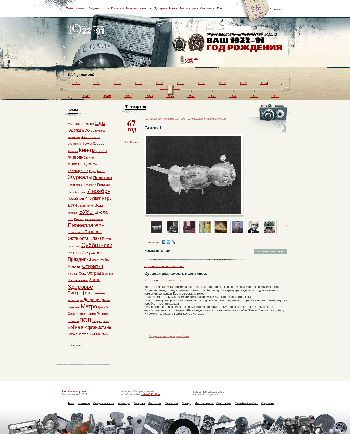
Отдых (108, 238)
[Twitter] (168, 242)
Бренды (173, 8)
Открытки (92, 266)
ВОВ (85, 320)
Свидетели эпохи (99, 8)
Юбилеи (73, 321)
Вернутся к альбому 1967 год (167, 119)
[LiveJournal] (173, 242)
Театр (96, 164)
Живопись (78, 157)
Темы (69, 8)
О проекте (267, 403)
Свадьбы (73, 192)
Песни (106, 300)
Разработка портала (74, 391)
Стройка (79, 219)
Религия (103, 185)
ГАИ (70, 253)
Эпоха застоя (78, 334)
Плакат (96, 238)
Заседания (74, 246)
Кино (85, 150)
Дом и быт (104, 307)
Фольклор (80, 8)
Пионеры (93, 231)
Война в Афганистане (89, 327)
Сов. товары (207, 8)
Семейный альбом (246, 403)
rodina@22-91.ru (150, 394)
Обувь (89, 130)
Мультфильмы (99, 334)
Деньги (109, 273)
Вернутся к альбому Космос (208, 119)
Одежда (76, 130)
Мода (98, 205)
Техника (100, 130)
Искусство (91, 252)
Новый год (76, 198)
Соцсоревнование (82, 314)
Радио (92, 171)
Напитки (89, 124)
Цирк (77, 253)
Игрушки (93, 198)
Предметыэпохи (191, 59)
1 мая (82, 192)
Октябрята (78, 238)
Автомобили (90, 137)
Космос (134, 142)
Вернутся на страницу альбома (169, 336)
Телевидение (78, 171)
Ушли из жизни (94, 219)
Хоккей (74, 266)
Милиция (73, 212)
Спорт (81, 205)
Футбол (104, 259)
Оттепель (98, 293)
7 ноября (98, 191)
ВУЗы (86, 211)
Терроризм (100, 321)
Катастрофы (75, 300)
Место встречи (189, 8)
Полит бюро (75, 184)
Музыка (99, 150)
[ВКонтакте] (163, 242)
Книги (92, 157)
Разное (102, 314)
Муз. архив (160, 8)
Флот (95, 259)
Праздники (79, 259)
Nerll (155, 280)
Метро (89, 306)
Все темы (76, 345)
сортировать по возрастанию (164, 266)
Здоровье (80, 286)
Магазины (75, 124)
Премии (74, 307)
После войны (78, 280)
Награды (73, 273)
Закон (94, 279)
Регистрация (275, 9)
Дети (72, 205)
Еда (100, 123)
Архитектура (80, 164)
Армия (90, 205)
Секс (82, 273)
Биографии (79, 293)
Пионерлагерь (86, 225)
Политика (102, 177)
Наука (87, 143)
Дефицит (92, 299)
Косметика (74, 137)
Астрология (89, 184)
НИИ (70, 219)
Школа (101, 212)
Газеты (101, 171)
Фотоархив (145, 8)
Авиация (73, 151)
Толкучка (131, 8)
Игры (107, 198)
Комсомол (76, 232)
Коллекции (117, 8)
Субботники (96, 245)
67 (131, 125)
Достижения (75, 143)
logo (87, 31)
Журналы (80, 177)
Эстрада (95, 273)
